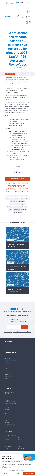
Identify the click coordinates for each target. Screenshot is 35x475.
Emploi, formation (18, 212)
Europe (6, 380)
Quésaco (7, 344)
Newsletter (13, 319)
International (8, 383)
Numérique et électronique (11, 403)
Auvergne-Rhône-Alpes (10, 435)
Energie (6, 398)
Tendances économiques (11, 360)
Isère (7, 198)
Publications (7, 358)
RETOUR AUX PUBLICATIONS (17, 178)
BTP (22, 206)
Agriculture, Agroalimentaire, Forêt (17, 204)
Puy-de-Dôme (21, 201)
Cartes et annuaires (9, 362)
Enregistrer (24, 327)
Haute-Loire (16, 198)
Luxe (6, 413)
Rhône (22, 198)
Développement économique (20, 209)
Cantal (21, 195)
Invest (6, 378)
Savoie (27, 198)
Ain (8, 195)
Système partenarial (9, 346)
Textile (10, 209)
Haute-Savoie (13, 201)
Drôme (26, 195)
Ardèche (16, 195)
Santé (6, 395)
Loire (11, 198)
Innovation (7, 374)
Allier (11, 195)
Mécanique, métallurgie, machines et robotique (10, 425)
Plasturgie (7, 422)
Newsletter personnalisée (17, 321)
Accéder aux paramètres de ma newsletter (17, 332)
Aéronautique (8, 418)
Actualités (7, 356)
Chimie (26, 206)
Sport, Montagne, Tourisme (13, 206)
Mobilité (6, 405)
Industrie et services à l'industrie (10, 393)
